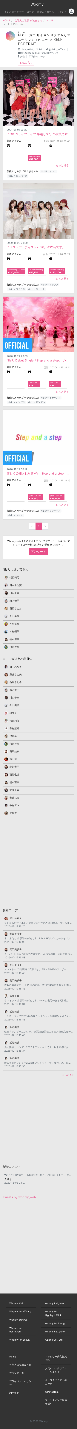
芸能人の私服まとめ (20, 1364)
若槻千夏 (14, 996)
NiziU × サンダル (36, 402)
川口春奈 (14, 593)
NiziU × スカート (36, 289)
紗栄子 (13, 713)
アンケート (38, 551)
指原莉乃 (14, 577)
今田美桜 (14, 616)
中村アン (14, 805)
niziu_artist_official (31, 49)
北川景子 (14, 766)
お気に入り (26, 62)
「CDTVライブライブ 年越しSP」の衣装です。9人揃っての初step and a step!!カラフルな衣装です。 (38, 134)
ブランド (62, 11)
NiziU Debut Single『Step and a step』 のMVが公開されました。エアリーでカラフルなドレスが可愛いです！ (38, 360)
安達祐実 (14, 797)
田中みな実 (16, 585)
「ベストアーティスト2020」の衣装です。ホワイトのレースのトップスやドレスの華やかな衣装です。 (38, 247)
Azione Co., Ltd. (54, 1339)
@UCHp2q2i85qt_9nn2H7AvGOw (39, 53)
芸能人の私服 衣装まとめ (28, 20)
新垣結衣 (14, 751)
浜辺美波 (14, 1011)
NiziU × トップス (49, 284)
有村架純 (14, 728)
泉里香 (13, 813)
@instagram (51, 1391)
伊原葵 (13, 736)
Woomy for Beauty (19, 1339)
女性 (22, 56)
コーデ (30, 11)
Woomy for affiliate (20, 1311)
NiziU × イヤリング (51, 397)
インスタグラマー (14, 11)
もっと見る (62, 165)
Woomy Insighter (54, 1303)
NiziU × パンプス (16, 402)
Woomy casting (18, 1320)
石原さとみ (16, 608)
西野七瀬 (14, 774)
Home (12, 1356)
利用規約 (14, 1393)
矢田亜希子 (16, 918)
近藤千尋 (14, 790)
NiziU (50, 20)
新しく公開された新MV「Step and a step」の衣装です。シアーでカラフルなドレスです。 (38, 473)
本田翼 (13, 759)
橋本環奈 (14, 639)
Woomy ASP (16, 1303)
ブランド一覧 (16, 1373)
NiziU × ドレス (48, 171)
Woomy (37, 4)
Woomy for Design (55, 1323)
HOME (6, 20)
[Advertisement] (38, 861)
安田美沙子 (16, 933)
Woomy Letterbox (55, 1331)
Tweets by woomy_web (19, 1197)
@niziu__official (57, 49)
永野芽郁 (14, 646)
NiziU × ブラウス (16, 289)
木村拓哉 (14, 631)
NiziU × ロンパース (17, 175)
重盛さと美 (16, 674)
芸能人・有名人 (45, 11)
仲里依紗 (14, 623)
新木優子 (14, 600)
